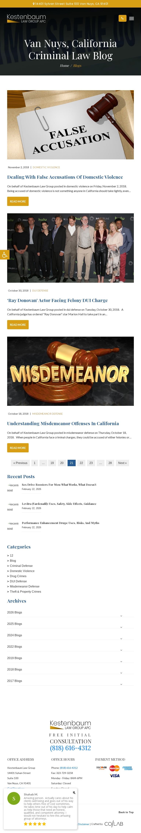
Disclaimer (83, 824)
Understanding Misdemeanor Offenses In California (63, 423)
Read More (18, 201)
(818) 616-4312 (70, 748)
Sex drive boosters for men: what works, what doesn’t (59, 484)
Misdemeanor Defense (24, 586)
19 (52, 463)
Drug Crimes (18, 576)
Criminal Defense (21, 565)
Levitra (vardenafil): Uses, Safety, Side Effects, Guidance (59, 504)
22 (81, 463)
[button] (5, 255)
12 (11, 555)
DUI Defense (18, 581)
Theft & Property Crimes (25, 591)
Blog (13, 560)
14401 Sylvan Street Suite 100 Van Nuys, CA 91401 (71, 4)
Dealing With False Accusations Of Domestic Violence (65, 177)
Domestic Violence (22, 571)
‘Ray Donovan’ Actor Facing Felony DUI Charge (57, 300)
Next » (122, 463)
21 (71, 463)
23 (91, 463)
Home (64, 65)
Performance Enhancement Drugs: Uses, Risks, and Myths (60, 523)
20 (62, 463)
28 (110, 463)
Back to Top (126, 812)
